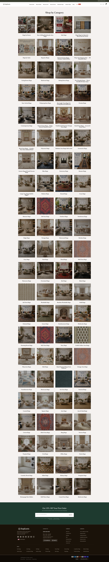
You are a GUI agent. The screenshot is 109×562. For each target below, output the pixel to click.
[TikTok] (28, 537)
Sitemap (67, 535)
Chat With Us (47, 540)
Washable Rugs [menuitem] (61, 4)
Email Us (55, 540)
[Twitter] (21, 537)
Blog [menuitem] (73, 4)
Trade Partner (68, 533)
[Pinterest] (26, 537)
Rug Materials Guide (83, 537)
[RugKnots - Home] (6, 4)
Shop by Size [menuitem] (31, 4)
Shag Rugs (66, 551)
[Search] (101, 4)
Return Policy (68, 541)
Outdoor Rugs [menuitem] (68, 4)
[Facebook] (18, 537)
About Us (67, 531)
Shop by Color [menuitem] (45, 4)
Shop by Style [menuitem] (38, 4)
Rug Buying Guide (83, 535)
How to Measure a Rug (84, 531)
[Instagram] (23, 537)
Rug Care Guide (83, 539)
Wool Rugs (57, 551)
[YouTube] (31, 537)
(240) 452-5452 (46, 531)
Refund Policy (34, 559)
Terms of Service (56, 518)
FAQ (66, 537)
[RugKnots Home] (29, 529)
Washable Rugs (86, 551)
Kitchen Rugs (19, 551)
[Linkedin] (34, 537)
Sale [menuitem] (77, 4)
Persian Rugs (47, 551)
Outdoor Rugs (38, 551)
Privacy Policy (50, 518)
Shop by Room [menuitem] (53, 4)
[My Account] (103, 4)
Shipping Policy (68, 539)
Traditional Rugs (77, 551)
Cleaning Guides (83, 541)
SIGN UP (70, 514)
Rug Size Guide (82, 533)
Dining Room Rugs (30, 551)
